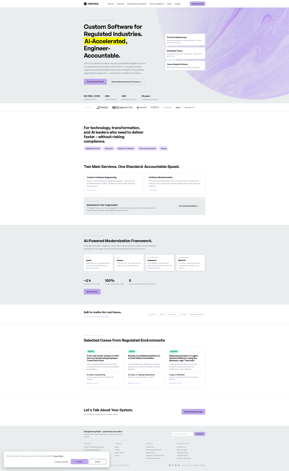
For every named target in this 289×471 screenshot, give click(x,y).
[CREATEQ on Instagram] (173, 465)
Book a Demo (92, 292)
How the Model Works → (189, 206)
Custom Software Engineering (93, 447)
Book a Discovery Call (193, 412)
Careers (117, 450)
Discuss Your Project (95, 82)
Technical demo (182, 450)
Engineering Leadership (153, 450)
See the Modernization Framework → (126, 82)
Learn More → (92, 190)
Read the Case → (93, 383)
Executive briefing (182, 452)
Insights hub (150, 447)
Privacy (202, 465)
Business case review (184, 458)
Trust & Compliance (156, 4)
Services (110, 4)
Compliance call (182, 455)
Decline (97, 462)
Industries (120, 4)
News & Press (119, 452)
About (117, 447)
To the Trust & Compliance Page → (97, 317)
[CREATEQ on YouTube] (179, 465)
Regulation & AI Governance (155, 455)
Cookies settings (61, 462)
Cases (169, 4)
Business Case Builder (153, 458)
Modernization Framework (136, 4)
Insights (178, 4)
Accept (79, 462)
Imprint (196, 465)
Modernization (150, 452)
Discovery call (181, 447)
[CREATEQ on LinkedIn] (170, 465)
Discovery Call (197, 4)
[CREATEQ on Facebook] (176, 465)
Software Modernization (92, 450)
